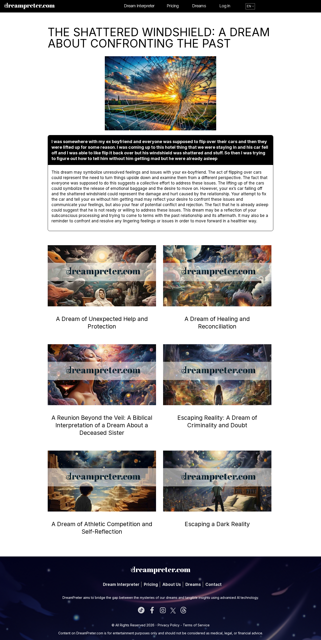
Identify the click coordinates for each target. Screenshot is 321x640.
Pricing (173, 5)
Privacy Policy (169, 625)
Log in (224, 5)
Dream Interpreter (139, 5)
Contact (213, 584)
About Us (171, 584)
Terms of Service (196, 625)
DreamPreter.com (89, 633)
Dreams (199, 5)
